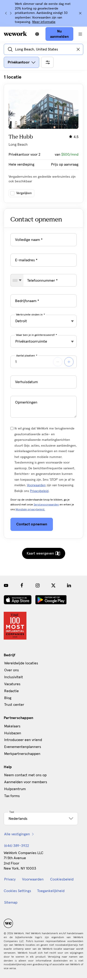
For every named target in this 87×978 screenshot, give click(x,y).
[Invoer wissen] (78, 49)
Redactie (11, 691)
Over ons (11, 670)
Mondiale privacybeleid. (30, 509)
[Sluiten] (80, 13)
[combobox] (17, 280)
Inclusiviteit (13, 677)
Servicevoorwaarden (46, 504)
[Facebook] (21, 585)
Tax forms (12, 796)
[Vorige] (6, 13)
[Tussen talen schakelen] (37, 34)
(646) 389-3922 (16, 846)
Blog (7, 698)
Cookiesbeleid (62, 879)
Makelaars (12, 726)
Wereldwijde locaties (21, 663)
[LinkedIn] (69, 585)
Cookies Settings (17, 891)
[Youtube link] (6, 585)
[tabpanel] (43, 138)
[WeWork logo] (15, 33)
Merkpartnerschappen (22, 754)
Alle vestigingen (17, 834)
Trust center (14, 705)
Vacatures (12, 684)
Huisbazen (12, 733)
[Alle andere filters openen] (47, 62)
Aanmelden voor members (25, 782)
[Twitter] (53, 585)
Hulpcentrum (15, 789)
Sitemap (10, 902)
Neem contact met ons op (25, 775)
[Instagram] (37, 585)
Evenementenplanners (22, 747)
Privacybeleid (39, 491)
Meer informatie (43, 22)
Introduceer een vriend (23, 740)
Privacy (10, 879)
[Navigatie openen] (80, 34)
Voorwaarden (36, 485)
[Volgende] (10, 13)
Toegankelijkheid (50, 891)
